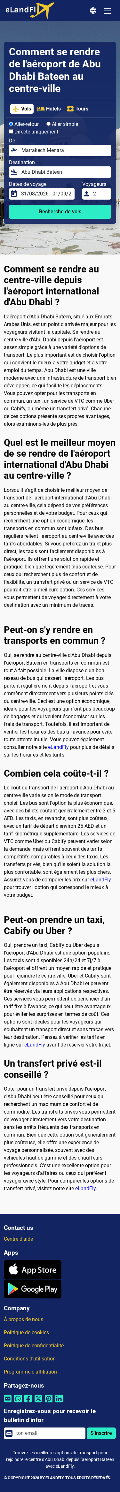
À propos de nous (23, 1319)
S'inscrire (101, 1433)
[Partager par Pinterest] (48, 1403)
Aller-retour (26, 124)
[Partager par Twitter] (38, 1403)
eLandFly (58, 747)
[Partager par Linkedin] (59, 1403)
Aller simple (64, 124)
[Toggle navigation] (107, 11)
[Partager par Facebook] (28, 1403)
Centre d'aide (18, 1239)
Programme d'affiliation (30, 1372)
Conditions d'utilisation (30, 1359)
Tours (82, 109)
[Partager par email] (8, 1403)
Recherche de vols (60, 212)
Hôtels (53, 109)
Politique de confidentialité (34, 1346)
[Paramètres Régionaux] (94, 11)
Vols (26, 109)
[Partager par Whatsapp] (18, 1403)
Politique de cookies (26, 1332)
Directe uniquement (35, 132)
